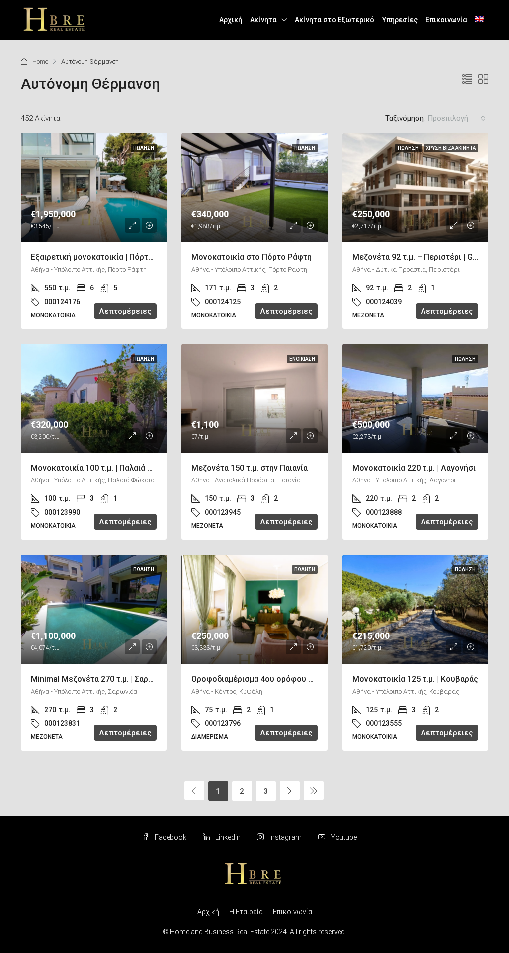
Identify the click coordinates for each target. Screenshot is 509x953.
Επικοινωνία (446, 20)
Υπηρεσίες (400, 20)
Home (40, 61)
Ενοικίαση (302, 359)
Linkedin (228, 837)
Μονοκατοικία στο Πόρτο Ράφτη (251, 257)
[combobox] (456, 118)
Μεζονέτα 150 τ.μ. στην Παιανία (249, 468)
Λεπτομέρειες (125, 311)
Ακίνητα (263, 20)
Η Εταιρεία (246, 912)
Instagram (285, 837)
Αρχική (230, 20)
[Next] (290, 790)
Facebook (170, 837)
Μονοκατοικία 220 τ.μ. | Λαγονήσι (414, 468)
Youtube (343, 837)
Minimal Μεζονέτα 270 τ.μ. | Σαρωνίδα (100, 679)
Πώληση (143, 148)
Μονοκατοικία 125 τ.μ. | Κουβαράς (415, 679)
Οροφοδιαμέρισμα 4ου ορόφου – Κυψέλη (267, 679)
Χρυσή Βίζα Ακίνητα (451, 148)
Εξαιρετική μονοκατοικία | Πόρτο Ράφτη (105, 257)
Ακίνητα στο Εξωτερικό (334, 20)
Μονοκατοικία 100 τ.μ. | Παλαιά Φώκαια (103, 468)
